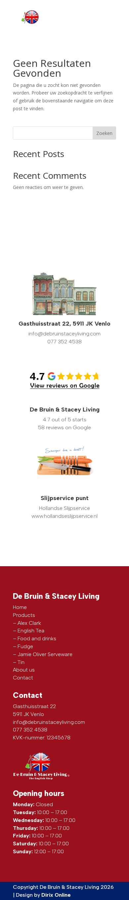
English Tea (31, 630)
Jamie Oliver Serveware (45, 654)
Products (24, 615)
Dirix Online (56, 895)
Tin (21, 662)
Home (20, 607)
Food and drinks (37, 638)
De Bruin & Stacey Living (65, 409)
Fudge (25, 646)
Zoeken (104, 133)
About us (24, 670)
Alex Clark (29, 623)
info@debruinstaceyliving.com (49, 722)
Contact (23, 678)
